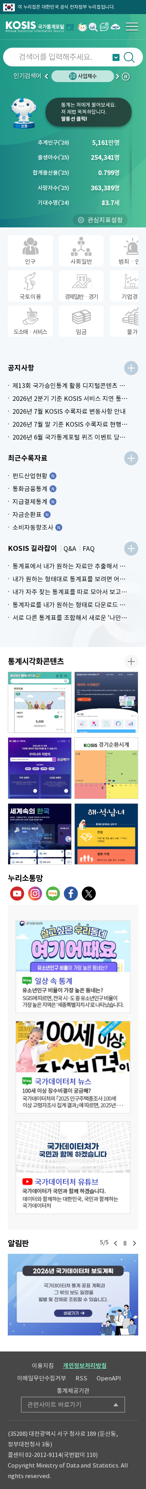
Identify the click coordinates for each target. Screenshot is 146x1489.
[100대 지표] (39, 702)
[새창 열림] (73, 967)
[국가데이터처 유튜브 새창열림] (17, 894)
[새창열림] (82, 27)
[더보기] (131, 368)
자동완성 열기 (116, 57)
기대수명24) (53, 202)
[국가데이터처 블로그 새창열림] (53, 894)
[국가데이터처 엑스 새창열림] (89, 894)
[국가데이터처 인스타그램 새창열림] (35, 894)
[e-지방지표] (39, 768)
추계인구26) (53, 142)
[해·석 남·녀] (106, 834)
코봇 (26, 113)
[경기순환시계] (106, 768)
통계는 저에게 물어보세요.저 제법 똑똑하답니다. (88, 112)
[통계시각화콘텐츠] (131, 661)
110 (91, 1455)
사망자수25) (53, 187)
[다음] (134, 1243)
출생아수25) (53, 157)
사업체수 (83, 76)
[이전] (116, 1243)
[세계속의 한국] (39, 834)
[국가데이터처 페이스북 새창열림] (71, 894)
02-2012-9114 (43, 1455)
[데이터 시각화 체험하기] (106, 702)
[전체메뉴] (132, 26)
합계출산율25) (51, 172)
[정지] (125, 1243)
